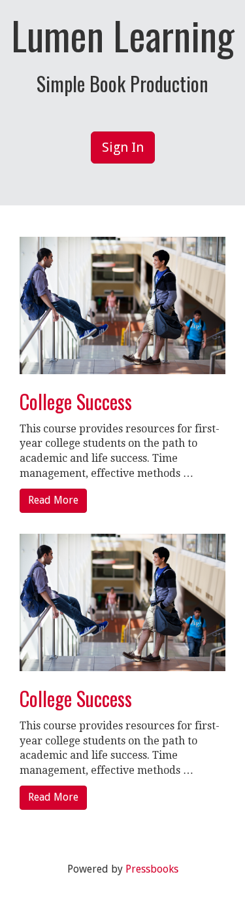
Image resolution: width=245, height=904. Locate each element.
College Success (76, 401)
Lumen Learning (123, 34)
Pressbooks (151, 869)
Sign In (123, 147)
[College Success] (122, 304)
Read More (53, 500)
